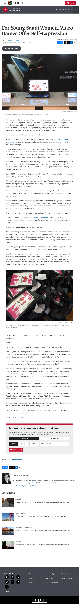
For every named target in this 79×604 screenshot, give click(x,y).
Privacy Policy (49, 578)
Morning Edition (15, 459)
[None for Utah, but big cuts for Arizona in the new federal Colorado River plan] (8, 531)
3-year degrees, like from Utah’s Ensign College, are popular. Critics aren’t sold (42, 502)
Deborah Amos (15, 40)
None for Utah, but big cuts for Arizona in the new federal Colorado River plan (42, 530)
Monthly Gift (24, 438)
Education (18, 499)
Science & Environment (23, 527)
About (31, 574)
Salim (8, 176)
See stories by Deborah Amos (25, 486)
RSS (62, 582)
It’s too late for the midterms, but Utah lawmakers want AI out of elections (41, 516)
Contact (31, 578)
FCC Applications (66, 574)
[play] (5, 10)
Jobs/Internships (50, 574)
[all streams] (76, 10)
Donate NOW (17, 449)
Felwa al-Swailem (40, 217)
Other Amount (46, 444)
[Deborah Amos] (6, 478)
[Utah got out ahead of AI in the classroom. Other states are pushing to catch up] (8, 545)
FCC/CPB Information (51, 582)
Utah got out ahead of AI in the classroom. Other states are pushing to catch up (43, 545)
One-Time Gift (54, 438)
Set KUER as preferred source (67, 39)
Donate (71, 3)
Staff (30, 582)
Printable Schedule (67, 578)
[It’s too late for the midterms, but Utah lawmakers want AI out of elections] (8, 517)
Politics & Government (23, 513)
